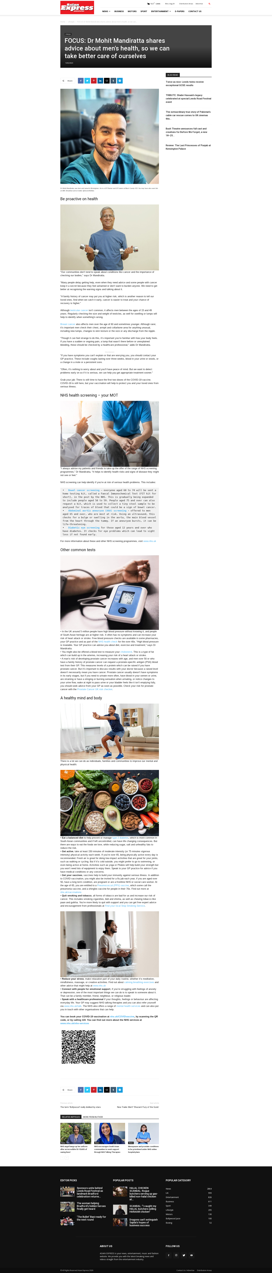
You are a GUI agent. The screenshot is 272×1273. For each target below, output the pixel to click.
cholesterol (126, 652)
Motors (132, 11)
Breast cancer (67, 324)
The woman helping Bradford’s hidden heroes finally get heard (91, 1206)
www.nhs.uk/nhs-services (74, 1023)
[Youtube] (191, 1255)
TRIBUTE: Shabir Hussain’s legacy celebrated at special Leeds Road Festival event (188, 98)
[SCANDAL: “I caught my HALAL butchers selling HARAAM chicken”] (120, 1210)
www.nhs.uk (149, 541)
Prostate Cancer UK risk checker (94, 689)
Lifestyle (71, 22)
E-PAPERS (179, 11)
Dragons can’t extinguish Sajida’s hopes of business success (143, 1222)
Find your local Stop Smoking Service (125, 905)
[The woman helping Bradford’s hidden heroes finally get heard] (67, 1207)
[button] (209, 4)
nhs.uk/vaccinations (70, 892)
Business (119, 11)
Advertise (199, 4)
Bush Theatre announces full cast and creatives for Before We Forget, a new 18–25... (186, 132)
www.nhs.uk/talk (72, 1006)
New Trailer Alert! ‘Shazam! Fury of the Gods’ (138, 1107)
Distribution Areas (186, 4)
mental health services (128, 1006)
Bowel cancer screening (83, 490)
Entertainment (160, 11)
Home (62, 22)
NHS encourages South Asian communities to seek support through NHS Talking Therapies (107, 1149)
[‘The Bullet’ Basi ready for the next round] (67, 1220)
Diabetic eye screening (83, 527)
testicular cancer (79, 310)
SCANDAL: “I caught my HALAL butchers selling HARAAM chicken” (142, 1209)
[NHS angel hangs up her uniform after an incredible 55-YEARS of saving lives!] (75, 1133)
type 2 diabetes (120, 837)
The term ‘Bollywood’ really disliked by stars (80, 1107)
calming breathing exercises (139, 982)
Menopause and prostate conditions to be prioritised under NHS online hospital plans (143, 1149)
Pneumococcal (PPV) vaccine (113, 885)
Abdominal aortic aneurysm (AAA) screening (97, 510)
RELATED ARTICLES (71, 1117)
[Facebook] (168, 1255)
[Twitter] (184, 1255)
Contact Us (194, 11)
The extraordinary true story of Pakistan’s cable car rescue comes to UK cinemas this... (188, 115)
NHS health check (107, 641)
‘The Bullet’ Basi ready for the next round (91, 1218)
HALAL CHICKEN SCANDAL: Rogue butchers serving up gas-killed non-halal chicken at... (143, 1194)
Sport (144, 11)
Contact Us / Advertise (185, 1270)
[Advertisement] (109, 1069)
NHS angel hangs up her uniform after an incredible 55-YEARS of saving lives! (73, 1149)
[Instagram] (176, 1255)
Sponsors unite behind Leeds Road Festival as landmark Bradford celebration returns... (90, 1192)
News (105, 11)
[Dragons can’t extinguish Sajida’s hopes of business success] (120, 1222)
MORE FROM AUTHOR (93, 1117)
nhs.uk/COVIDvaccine (122, 1016)
